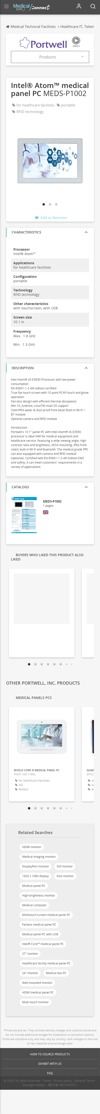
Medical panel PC (33, 886)
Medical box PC (56, 973)
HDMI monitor (31, 847)
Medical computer (34, 905)
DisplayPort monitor (35, 866)
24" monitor (30, 973)
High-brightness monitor (38, 895)
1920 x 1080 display (35, 876)
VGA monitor (65, 876)
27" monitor (30, 954)
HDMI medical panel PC (38, 992)
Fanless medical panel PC (39, 924)
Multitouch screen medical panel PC (46, 915)
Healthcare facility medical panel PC (46, 963)
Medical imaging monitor (39, 857)
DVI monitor (65, 866)
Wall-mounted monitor (37, 983)
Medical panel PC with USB (40, 934)
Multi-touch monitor (35, 1002)
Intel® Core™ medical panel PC (43, 944)
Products (47, 57)
